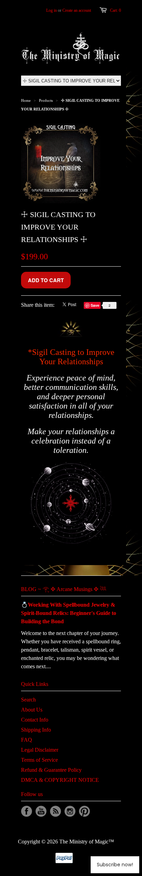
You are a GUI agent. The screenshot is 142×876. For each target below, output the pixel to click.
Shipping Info (36, 730)
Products (46, 100)
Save (96, 305)
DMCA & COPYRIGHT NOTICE (60, 780)
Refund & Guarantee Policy (51, 770)
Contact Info (34, 720)
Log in (51, 10)
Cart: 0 (115, 10)
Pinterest (84, 811)
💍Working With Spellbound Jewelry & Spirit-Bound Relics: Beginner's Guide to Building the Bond (68, 613)
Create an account (76, 10)
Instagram (69, 811)
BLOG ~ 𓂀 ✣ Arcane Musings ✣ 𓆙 (63, 589)
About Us (31, 710)
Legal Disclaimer (39, 750)
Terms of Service (39, 760)
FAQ (26, 740)
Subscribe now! (115, 864)
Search (28, 700)
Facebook (26, 811)
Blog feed (55, 811)
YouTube (41, 811)
